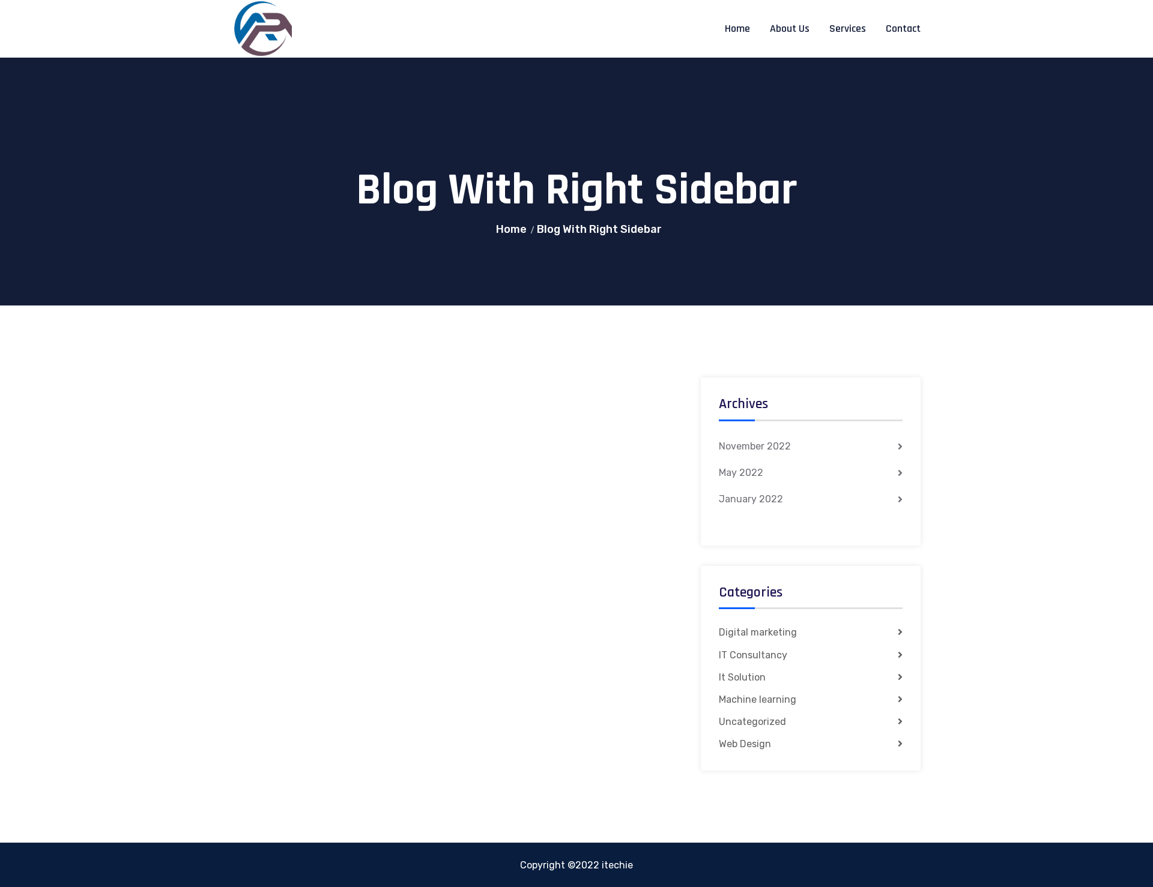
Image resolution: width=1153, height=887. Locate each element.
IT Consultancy (753, 655)
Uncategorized (752, 721)
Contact (903, 28)
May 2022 (741, 472)
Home (737, 28)
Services (847, 28)
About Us (790, 28)
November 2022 (755, 446)
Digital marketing (758, 632)
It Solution (742, 677)
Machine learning (757, 699)
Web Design (745, 744)
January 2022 (751, 499)
